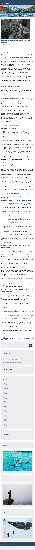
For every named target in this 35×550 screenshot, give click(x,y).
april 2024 (5, 412)
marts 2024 (5, 414)
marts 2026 (5, 385)
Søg (3, 343)
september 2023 (6, 421)
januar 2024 (6, 416)
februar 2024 (6, 415)
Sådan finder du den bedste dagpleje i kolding (10, 359)
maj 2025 (5, 398)
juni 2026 (5, 383)
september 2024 (6, 406)
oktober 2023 (6, 420)
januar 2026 (6, 388)
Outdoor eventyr (6, 436)
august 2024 (6, 407)
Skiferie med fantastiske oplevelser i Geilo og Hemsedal (11, 357)
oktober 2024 (6, 405)
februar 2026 (6, 387)
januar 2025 (6, 402)
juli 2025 (5, 396)
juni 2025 (5, 397)
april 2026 (5, 384)
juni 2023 (5, 425)
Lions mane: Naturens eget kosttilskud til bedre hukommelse (12, 362)
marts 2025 (5, 401)
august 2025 (6, 394)
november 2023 (6, 419)
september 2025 (6, 393)
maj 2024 (5, 411)
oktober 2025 (6, 392)
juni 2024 (5, 410)
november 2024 (6, 403)
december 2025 (6, 389)
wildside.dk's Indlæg (5, 44)
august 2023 (6, 423)
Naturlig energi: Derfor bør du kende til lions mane (11, 360)
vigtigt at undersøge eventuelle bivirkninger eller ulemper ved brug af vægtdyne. (20, 315)
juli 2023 (5, 424)
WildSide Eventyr (6, 2)
